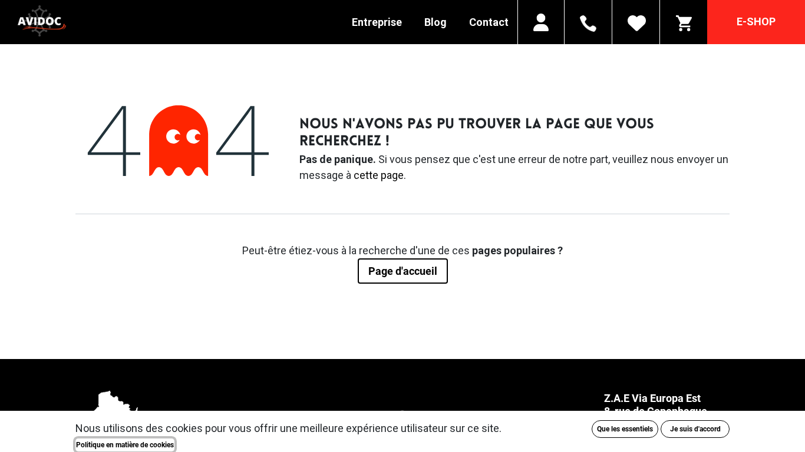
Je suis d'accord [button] (695, 429)
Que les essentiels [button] (625, 429)
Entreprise (377, 22)
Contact (489, 22)
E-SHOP (756, 21)
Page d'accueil (402, 271)
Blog (435, 22)
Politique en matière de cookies (125, 445)
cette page (379, 175)
